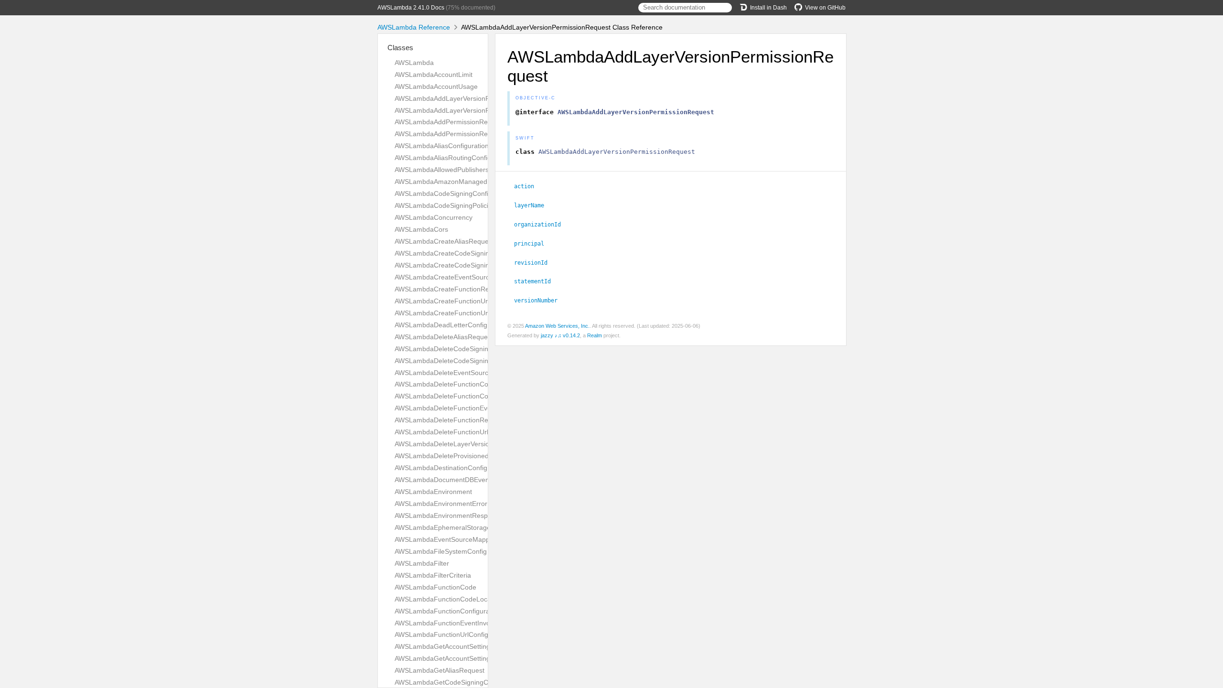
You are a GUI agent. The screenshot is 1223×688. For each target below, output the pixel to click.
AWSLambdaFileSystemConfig (441, 551)
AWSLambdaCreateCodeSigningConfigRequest (466, 253)
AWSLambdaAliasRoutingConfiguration (453, 157)
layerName (533, 205)
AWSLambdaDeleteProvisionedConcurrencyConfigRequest (483, 456)
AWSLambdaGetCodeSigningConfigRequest (461, 682)
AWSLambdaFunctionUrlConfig (441, 634)
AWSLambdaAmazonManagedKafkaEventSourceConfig (479, 181)
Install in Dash (768, 7)
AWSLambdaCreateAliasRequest (444, 241)
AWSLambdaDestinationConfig (441, 468)
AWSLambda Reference (413, 27)
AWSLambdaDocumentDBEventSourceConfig (463, 480)
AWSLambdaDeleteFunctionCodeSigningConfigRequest (479, 384)
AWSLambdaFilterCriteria (433, 575)
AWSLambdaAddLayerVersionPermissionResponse (472, 110)
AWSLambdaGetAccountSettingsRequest (457, 646)
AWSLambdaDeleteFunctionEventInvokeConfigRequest (478, 408)
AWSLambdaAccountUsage (436, 86)
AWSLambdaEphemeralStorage (443, 527)
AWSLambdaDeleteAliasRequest (444, 337)
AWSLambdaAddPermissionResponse (452, 134)
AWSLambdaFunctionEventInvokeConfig (456, 623)
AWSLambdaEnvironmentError (441, 503)
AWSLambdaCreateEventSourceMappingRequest (470, 277)
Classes (400, 47)
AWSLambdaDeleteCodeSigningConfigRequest (466, 349)
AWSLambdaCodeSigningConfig (443, 193)
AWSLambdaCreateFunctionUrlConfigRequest (464, 301)
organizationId (541, 224)
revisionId (534, 262)
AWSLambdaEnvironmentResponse (449, 515)
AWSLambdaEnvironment (433, 491)
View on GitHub (825, 7)
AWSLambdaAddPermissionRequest (449, 122)
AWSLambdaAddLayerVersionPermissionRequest (469, 98)
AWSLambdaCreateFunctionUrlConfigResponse (467, 313)
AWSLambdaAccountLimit (433, 74)
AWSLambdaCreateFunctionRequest (450, 289)
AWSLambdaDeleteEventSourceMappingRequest (469, 372)
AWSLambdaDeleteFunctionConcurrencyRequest (469, 396)
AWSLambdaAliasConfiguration (442, 146)
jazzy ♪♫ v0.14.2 (560, 335)
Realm (594, 335)
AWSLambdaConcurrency (433, 217)
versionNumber (540, 300)
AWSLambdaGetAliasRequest (439, 670)
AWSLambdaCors (421, 229)
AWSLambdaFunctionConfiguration (448, 611)
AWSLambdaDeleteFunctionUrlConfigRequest (464, 432)
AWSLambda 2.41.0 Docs (410, 7)
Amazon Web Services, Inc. (557, 326)
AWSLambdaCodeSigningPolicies (445, 205)
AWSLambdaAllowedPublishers (442, 169)
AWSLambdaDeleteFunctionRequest (450, 420)
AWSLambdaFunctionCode (435, 587)
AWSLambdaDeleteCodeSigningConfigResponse (468, 361)
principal (533, 243)
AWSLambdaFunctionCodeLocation (448, 599)
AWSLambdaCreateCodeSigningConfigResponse (469, 265)
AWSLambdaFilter (422, 563)
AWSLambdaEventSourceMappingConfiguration (467, 539)
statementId (536, 281)
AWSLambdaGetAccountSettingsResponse (459, 658)
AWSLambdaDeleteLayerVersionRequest (456, 444)
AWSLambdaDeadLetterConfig (441, 325)
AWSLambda (414, 62)
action (528, 186)
